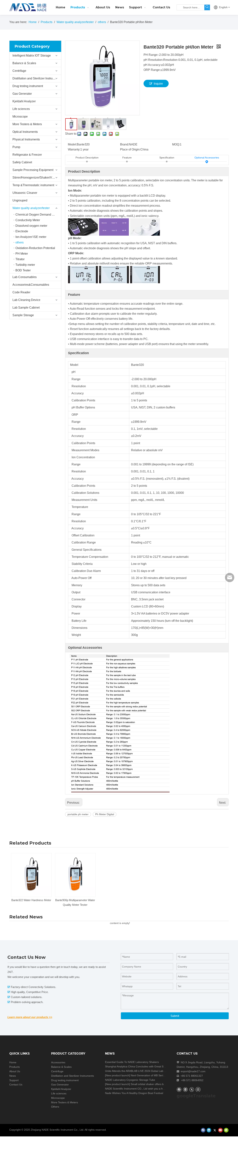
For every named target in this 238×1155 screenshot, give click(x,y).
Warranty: (74, 149)
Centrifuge (19, 70)
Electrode (21, 231)
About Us (14, 1071)
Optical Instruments (25, 131)
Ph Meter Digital (104, 814)
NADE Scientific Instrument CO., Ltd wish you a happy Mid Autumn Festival (149, 1088)
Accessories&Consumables (30, 284)
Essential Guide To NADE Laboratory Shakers (132, 1062)
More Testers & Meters (27, 124)
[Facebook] (179, 1089)
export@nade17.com (193, 1071)
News (12, 1075)
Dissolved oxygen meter (31, 225)
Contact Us (15, 1084)
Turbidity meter (25, 264)
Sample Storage (23, 315)
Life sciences (21, 108)
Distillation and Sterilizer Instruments (36, 78)
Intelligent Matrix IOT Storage (31, 55)
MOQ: (176, 144)
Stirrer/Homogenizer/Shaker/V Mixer (36, 177)
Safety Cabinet (22, 162)
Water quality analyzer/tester (31, 208)
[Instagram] (198, 1089)
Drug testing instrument (27, 86)
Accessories (58, 1062)
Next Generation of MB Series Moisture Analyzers (160, 1075)
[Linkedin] (185, 1089)
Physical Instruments (26, 139)
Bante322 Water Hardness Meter (31, 900)
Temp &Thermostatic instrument (33, 185)
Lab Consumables (24, 277)
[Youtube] (220, 1130)
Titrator (20, 259)
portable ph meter (78, 814)
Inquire (158, 83)
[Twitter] (191, 1089)
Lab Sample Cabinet (26, 307)
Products (14, 1066)
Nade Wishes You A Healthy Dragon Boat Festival (134, 1093)
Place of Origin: (130, 149)
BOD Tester (23, 270)
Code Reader (21, 292)
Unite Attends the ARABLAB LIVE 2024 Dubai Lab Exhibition (140, 1070)
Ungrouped (19, 200)
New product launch (117, 1075)
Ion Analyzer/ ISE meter (30, 236)
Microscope (20, 116)
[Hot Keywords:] (207, 7)
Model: (72, 144)
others (19, 242)
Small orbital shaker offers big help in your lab (157, 1084)
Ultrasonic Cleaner (24, 192)
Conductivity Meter (27, 220)
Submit (175, 1015)
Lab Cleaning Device (26, 299)
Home (12, 1062)
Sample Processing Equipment (32, 169)
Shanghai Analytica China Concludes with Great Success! (138, 1066)
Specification (166, 157)
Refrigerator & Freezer (27, 154)
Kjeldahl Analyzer (24, 101)
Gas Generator (22, 93)
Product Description (87, 157)
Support (14, 1080)
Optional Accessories (206, 157)
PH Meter (21, 253)
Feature (127, 157)
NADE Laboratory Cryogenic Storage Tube (130, 1079)
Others (55, 1106)
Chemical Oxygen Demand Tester (37, 214)
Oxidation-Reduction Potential (35, 248)
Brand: (124, 144)
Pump (16, 147)
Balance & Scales (24, 63)
